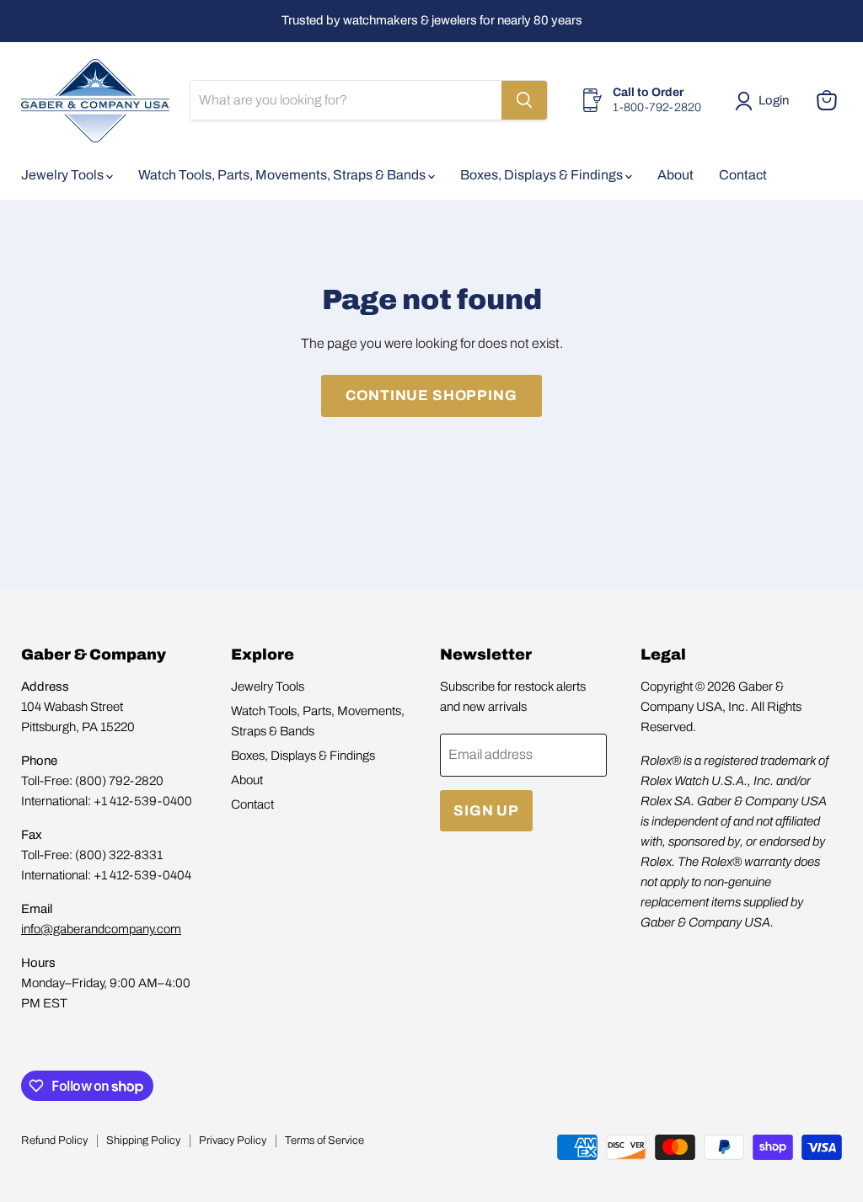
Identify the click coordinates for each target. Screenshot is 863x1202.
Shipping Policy (143, 1140)
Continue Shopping (431, 395)
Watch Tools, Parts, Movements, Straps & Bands (283, 175)
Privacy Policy (232, 1140)
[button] (765, 101)
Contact (743, 175)
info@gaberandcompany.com (101, 929)
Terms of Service (324, 1140)
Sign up (486, 811)
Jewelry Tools (63, 175)
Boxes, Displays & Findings (542, 175)
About (675, 175)
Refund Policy (54, 1140)
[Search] (524, 100)
